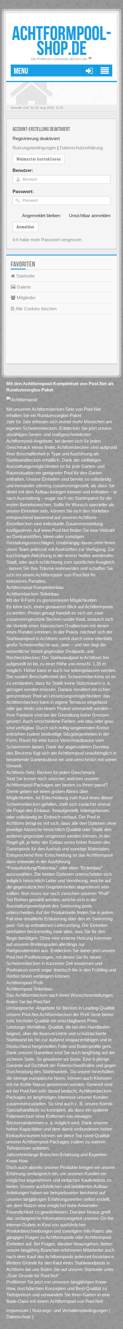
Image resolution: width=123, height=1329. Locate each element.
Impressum (17, 1310)
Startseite (25, 275)
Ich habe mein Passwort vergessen (47, 239)
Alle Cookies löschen (35, 308)
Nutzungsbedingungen (34, 147)
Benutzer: (23, 170)
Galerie (23, 286)
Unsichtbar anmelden (89, 215)
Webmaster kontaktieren (38, 159)
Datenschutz (18, 1316)
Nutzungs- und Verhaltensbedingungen (69, 1310)
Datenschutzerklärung (81, 147)
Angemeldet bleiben (41, 215)
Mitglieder (26, 297)
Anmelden (25, 227)
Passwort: (23, 191)
